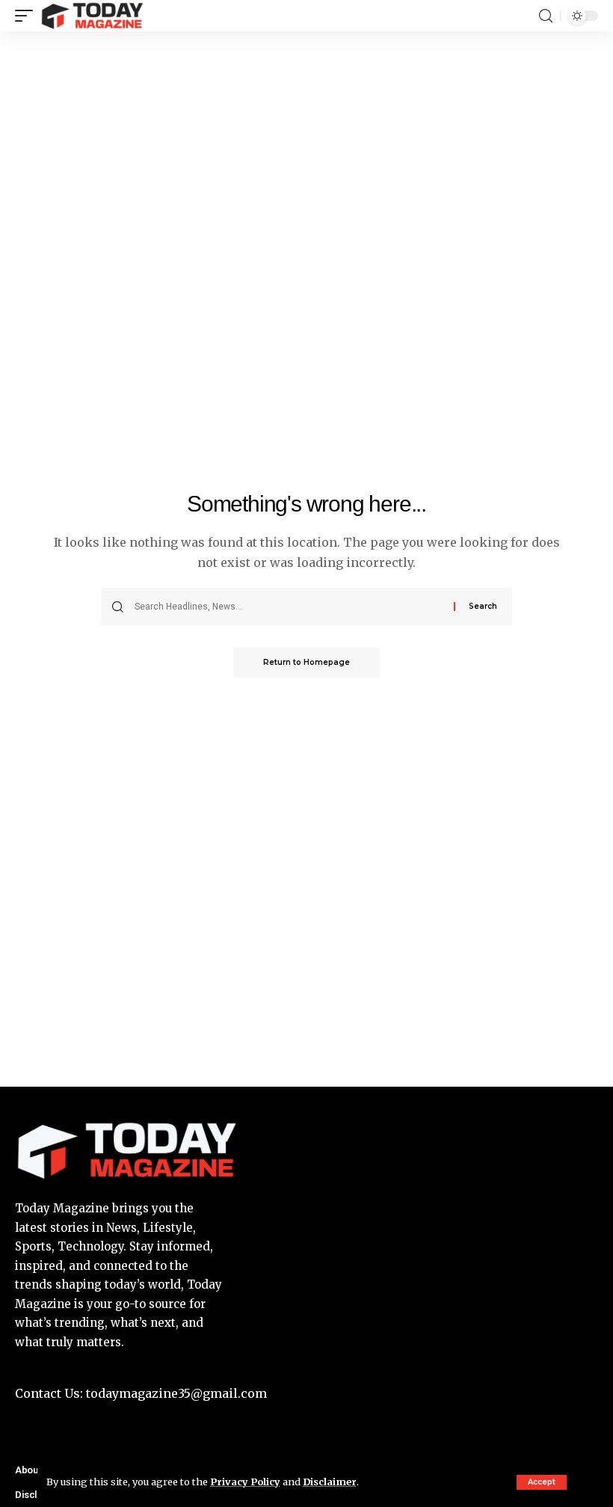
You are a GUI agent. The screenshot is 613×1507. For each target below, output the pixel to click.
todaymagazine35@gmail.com (175, 1393)
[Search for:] (288, 606)
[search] (545, 16)
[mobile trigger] (27, 15)
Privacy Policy (245, 1482)
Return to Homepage (306, 662)
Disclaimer (330, 1482)
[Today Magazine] (92, 15)
